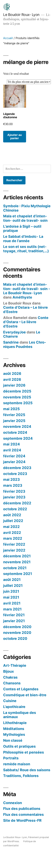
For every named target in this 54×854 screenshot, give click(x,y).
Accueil (8, 38)
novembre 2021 (17, 562)
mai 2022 (11, 526)
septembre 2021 (17, 574)
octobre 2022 (15, 509)
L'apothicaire (14, 707)
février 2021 (14, 615)
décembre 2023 (17, 468)
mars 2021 (12, 609)
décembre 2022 (17, 503)
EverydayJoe (14, 332)
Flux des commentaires (23, 814)
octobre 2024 (15, 432)
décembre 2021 (17, 556)
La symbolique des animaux (19, 714)
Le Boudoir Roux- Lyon (21, 14)
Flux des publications (21, 808)
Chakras (10, 677)
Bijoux (8, 671)
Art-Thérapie (14, 665)
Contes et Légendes (20, 689)
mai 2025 (11, 409)
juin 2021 (11, 591)
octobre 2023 (15, 474)
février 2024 (14, 456)
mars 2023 (12, 485)
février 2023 (14, 491)
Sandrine (11, 342)
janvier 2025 (14, 421)
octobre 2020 (15, 638)
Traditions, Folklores (21, 776)
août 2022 (12, 515)
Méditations (13, 729)
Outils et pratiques (19, 746)
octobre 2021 (14, 568)
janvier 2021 (14, 621)
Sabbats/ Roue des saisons (26, 770)
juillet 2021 (13, 585)
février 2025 (14, 415)
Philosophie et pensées (23, 752)
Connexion (12, 803)
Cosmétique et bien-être (24, 695)
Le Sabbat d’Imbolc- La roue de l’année (23, 238)
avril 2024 (12, 450)
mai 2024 (11, 444)
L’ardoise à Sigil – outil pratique (22, 228)
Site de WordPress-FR (22, 820)
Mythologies (14, 734)
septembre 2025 (18, 403)
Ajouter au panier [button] (14, 136)
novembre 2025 (17, 397)
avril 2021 (11, 603)
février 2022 (14, 544)
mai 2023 (11, 479)
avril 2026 (12, 379)
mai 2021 (11, 597)
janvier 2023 (14, 497)
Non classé (12, 740)
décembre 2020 (17, 627)
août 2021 (12, 579)
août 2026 (12, 373)
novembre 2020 (17, 632)
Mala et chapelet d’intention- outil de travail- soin (25, 218)
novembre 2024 (17, 426)
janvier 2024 (14, 462)
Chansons (12, 683)
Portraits (11, 758)
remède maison (16, 764)
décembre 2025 (17, 391)
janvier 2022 (14, 550)
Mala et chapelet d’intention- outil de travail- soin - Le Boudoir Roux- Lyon (26, 288)
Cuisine (9, 701)
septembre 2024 (18, 438)
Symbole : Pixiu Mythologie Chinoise (27, 208)
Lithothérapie (15, 723)
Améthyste (22, 297)
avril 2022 (12, 532)
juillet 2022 (13, 521)
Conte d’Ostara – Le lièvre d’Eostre (25, 309)
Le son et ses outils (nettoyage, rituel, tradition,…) (26, 248)
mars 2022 (12, 538)
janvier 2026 (14, 385)
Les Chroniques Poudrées (24, 344)
